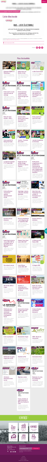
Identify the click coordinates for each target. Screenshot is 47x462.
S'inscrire (36, 448)
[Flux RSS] (7, 451)
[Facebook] (37, 48)
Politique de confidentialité (23, 460)
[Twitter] (40, 48)
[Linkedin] (42, 48)
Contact (23, 456)
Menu (44, 1)
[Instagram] (12, 451)
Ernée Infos (10, 11)
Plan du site (23, 457)
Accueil (5, 11)
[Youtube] (15, 451)
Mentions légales (23, 459)
